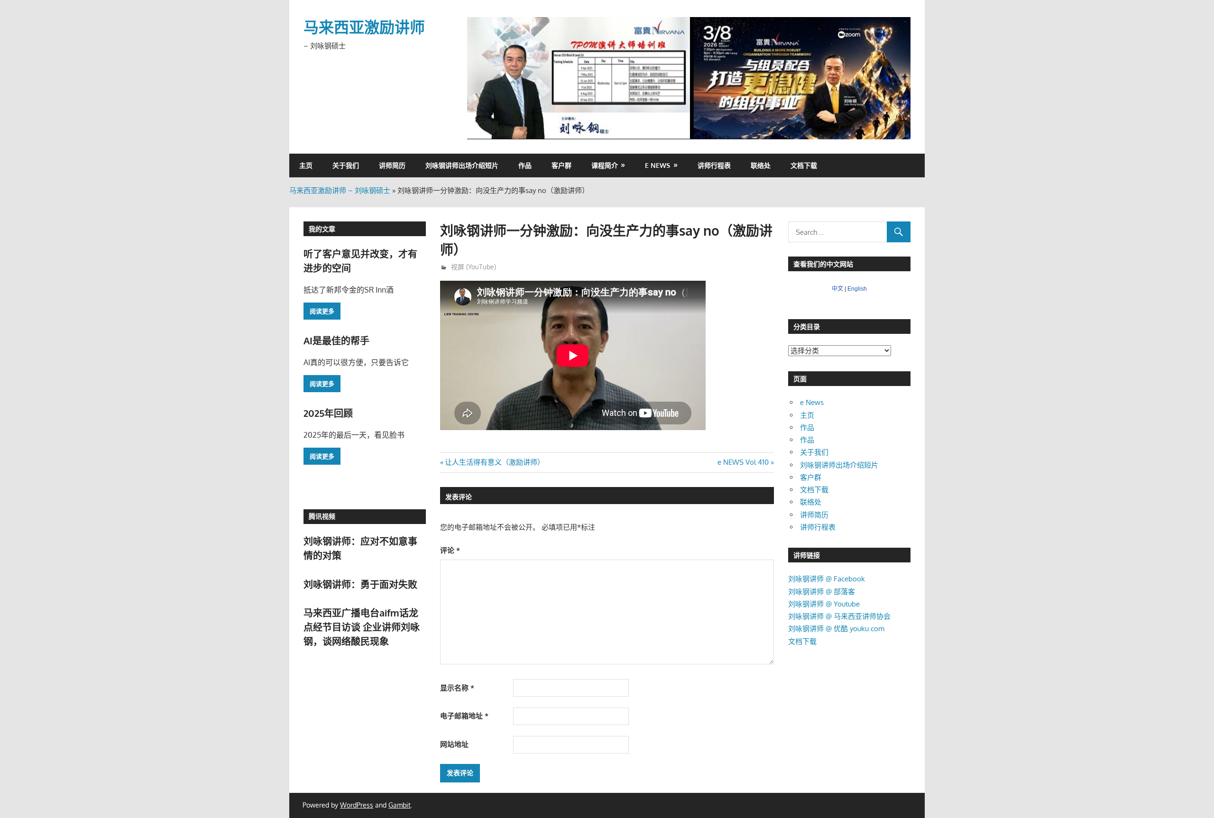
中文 (837, 288)
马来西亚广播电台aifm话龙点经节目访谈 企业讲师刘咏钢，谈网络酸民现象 (362, 627)
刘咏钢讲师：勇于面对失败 (360, 584)
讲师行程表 (714, 165)
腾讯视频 (322, 516)
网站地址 (454, 744)
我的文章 (322, 229)
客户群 (561, 165)
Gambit (399, 805)
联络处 (761, 165)
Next (899, 76)
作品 (525, 165)
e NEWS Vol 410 (743, 462)
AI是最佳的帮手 (336, 340)
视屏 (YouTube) (473, 267)
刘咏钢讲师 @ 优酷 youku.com (836, 628)
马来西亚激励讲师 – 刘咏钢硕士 (339, 190)
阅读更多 (322, 311)
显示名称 (457, 687)
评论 (450, 550)
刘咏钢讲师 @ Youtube (824, 603)
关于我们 (345, 165)
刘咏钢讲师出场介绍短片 (461, 165)
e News (657, 165)
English (857, 288)
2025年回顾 (328, 413)
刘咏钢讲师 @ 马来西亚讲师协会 (839, 616)
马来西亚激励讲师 (364, 27)
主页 (306, 165)
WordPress (356, 805)
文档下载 (804, 165)
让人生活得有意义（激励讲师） (494, 462)
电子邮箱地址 (464, 715)
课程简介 (604, 165)
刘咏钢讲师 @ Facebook (826, 578)
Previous (479, 76)
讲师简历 (392, 165)
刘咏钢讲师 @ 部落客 (821, 591)
